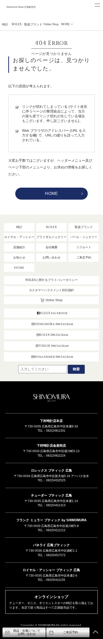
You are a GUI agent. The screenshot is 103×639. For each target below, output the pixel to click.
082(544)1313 (56, 505)
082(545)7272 (56, 555)
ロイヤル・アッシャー (19, 237)
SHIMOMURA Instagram (53, 324)
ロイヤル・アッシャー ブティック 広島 (51, 570)
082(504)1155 (55, 579)
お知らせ (19, 257)
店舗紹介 (19, 247)
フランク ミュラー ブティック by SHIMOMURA (51, 520)
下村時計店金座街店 (51, 445)
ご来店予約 (83, 257)
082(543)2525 (56, 480)
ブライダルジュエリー (51, 237)
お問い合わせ (51, 257)
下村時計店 (21, 13)
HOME (51, 193)
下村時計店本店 (51, 421)
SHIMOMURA (51, 398)
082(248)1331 (56, 430)
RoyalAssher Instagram (53, 357)
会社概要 (52, 247)
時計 (5, 24)
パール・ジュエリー (83, 237)
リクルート (83, 247)
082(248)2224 (56, 455)
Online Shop (51, 24)
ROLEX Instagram (53, 335)
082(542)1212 (56, 530)
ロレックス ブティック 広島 (51, 470)
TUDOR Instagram (53, 346)
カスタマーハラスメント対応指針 (51, 290)
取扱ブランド (33, 24)
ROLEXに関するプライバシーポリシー (52, 280)
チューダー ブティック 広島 (51, 495)
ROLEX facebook (54, 313)
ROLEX (17, 24)
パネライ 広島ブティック (51, 545)
